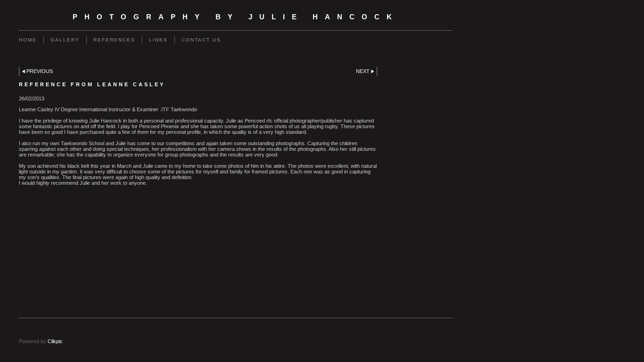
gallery (65, 39)
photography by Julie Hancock (236, 17)
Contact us (201, 39)
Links (158, 39)
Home (28, 39)
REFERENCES (114, 39)
